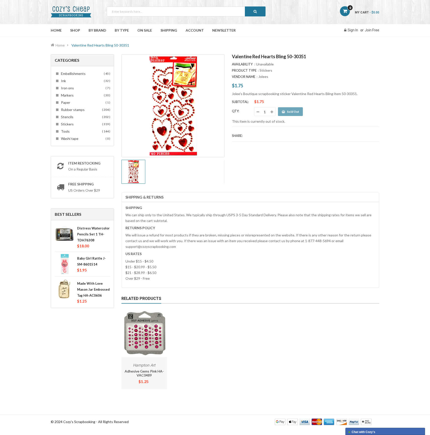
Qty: (235, 111)
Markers (85, 95)
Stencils (85, 117)
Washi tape (85, 138)
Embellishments (85, 73)
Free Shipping (81, 184)
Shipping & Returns (144, 197)
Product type (244, 70)
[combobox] (186, 11)
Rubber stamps (85, 110)
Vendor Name (243, 77)
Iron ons (85, 88)
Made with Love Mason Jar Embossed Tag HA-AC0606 (93, 289)
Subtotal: (240, 102)
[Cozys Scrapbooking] (323, 421)
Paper (85, 102)
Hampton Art (144, 365)
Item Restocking (84, 163)
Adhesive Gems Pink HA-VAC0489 (144, 373)
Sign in (353, 30)
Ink (85, 81)
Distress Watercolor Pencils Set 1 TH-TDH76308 (93, 234)
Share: (237, 136)
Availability (242, 64)
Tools (85, 131)
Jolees (263, 76)
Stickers (85, 124)
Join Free (372, 30)
